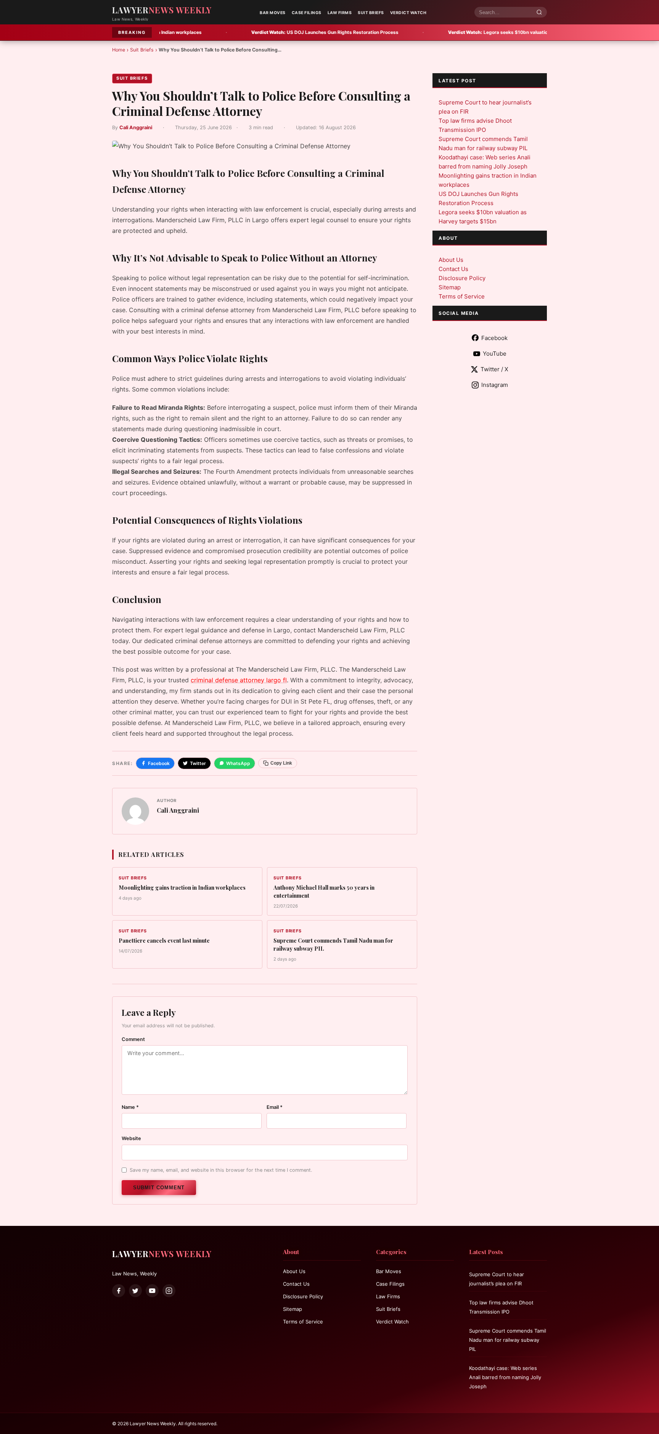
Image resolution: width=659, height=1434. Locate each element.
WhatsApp (238, 763)
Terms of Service (462, 296)
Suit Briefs (371, 12)
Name (130, 1107)
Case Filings (306, 12)
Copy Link (281, 763)
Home (118, 50)
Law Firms (340, 12)
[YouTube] (152, 1290)
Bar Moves (273, 12)
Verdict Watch (408, 12)
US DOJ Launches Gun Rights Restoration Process (261, 32)
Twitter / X (494, 369)
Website (131, 1138)
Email (275, 1107)
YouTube (494, 353)
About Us (451, 259)
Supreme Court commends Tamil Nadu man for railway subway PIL (507, 1340)
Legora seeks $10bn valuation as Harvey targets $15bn (464, 32)
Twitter (198, 763)
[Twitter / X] (135, 1290)
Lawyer (162, 10)
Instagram (494, 384)
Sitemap (450, 287)
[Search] (539, 12)
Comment (133, 1039)
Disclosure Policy (462, 278)
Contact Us (453, 269)
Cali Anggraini (135, 127)
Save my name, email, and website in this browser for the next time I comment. (221, 1170)
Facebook (159, 763)
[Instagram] (168, 1290)
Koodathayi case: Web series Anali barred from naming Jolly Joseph (505, 1377)
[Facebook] (118, 1290)
